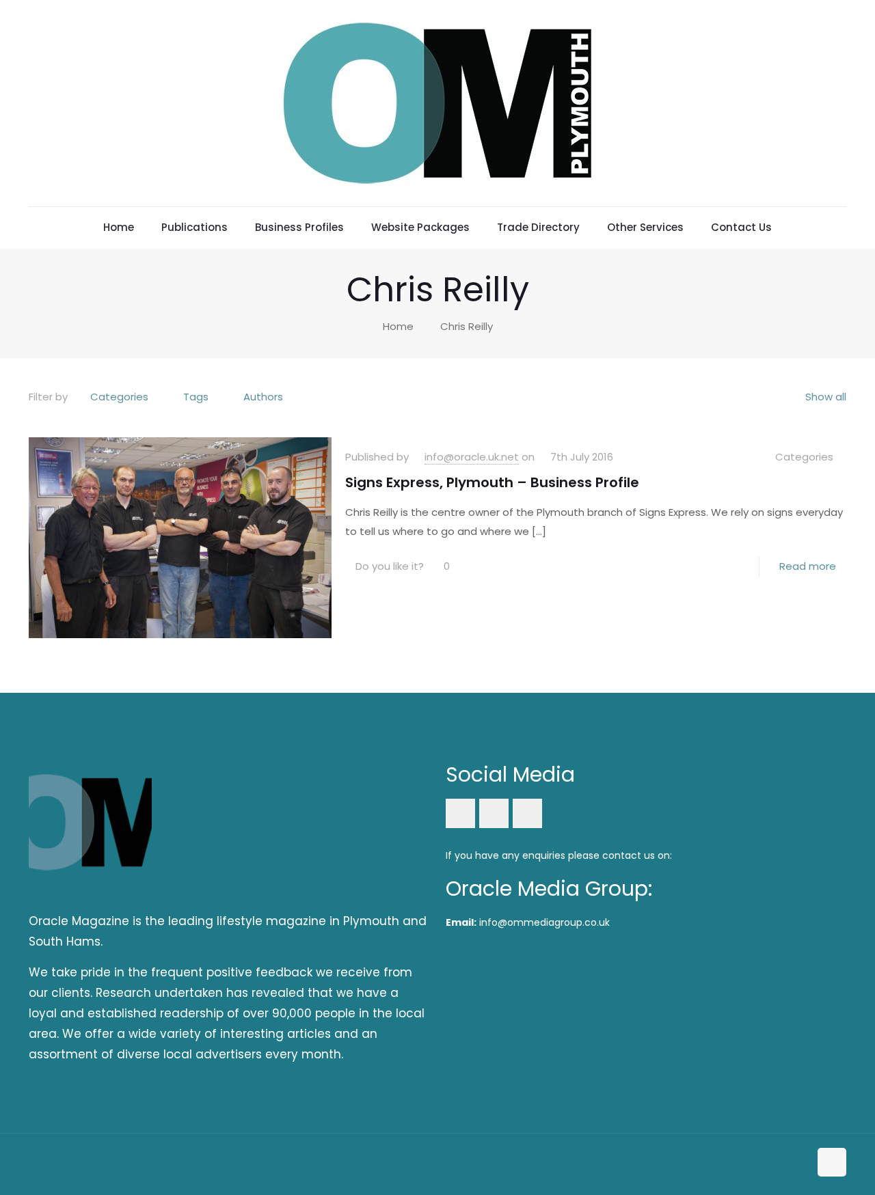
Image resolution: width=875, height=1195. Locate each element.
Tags (195, 396)
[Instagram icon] (799, 1163)
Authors (263, 396)
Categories (119, 396)
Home (398, 326)
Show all (825, 396)
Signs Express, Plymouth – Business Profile (492, 482)
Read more (807, 566)
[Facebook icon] (770, 1163)
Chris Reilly (466, 326)
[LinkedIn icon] (784, 1163)
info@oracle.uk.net (472, 457)
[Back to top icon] (832, 1162)
